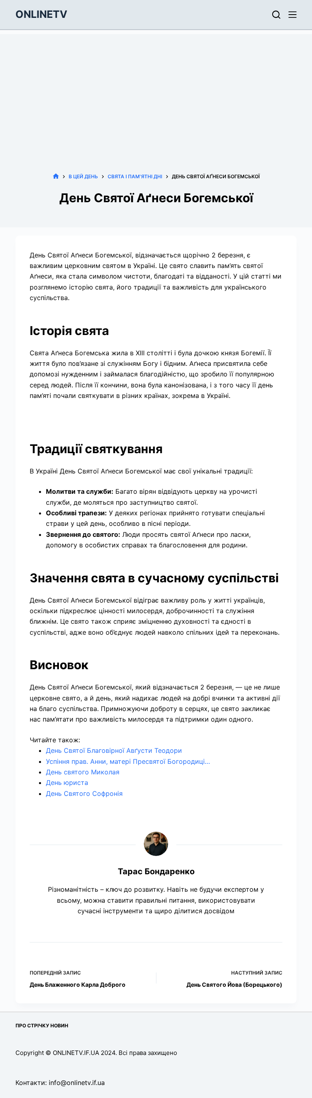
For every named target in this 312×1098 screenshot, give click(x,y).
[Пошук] (276, 15)
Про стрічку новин (41, 1025)
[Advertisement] (156, 91)
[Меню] (292, 15)
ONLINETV (41, 14)
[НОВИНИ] (56, 176)
